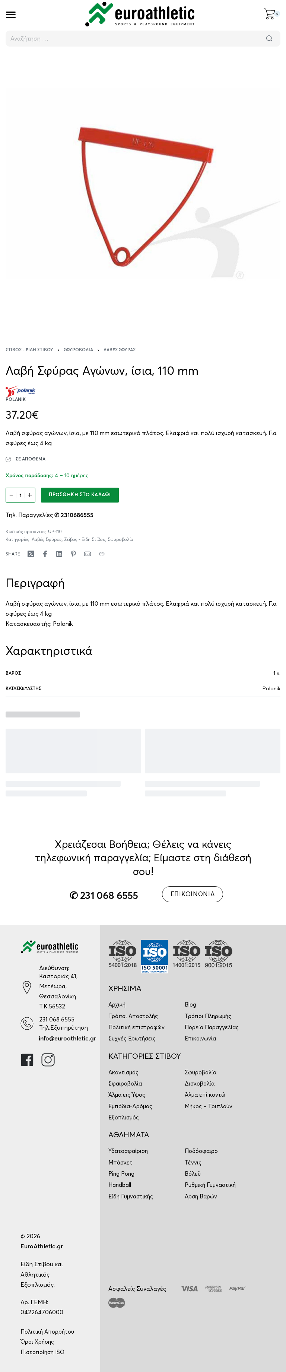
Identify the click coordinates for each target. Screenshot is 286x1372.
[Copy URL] (101, 554)
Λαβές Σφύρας (120, 350)
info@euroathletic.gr (67, 1039)
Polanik (63, 623)
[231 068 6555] (27, 1023)
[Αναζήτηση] (269, 39)
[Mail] (87, 554)
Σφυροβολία (78, 350)
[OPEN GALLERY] (143, 191)
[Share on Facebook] (45, 554)
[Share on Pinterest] (73, 554)
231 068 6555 (56, 1019)
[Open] (11, 14)
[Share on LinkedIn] (59, 554)
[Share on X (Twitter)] (31, 554)
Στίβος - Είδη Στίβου (29, 350)
